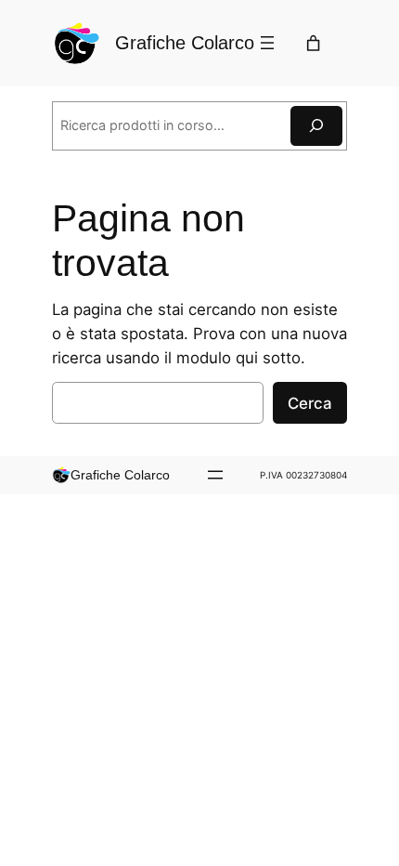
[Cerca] (316, 126)
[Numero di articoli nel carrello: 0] (312, 42)
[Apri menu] (267, 43)
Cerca (310, 403)
